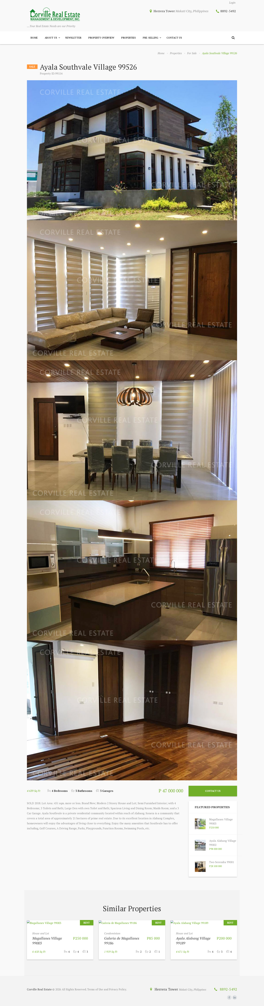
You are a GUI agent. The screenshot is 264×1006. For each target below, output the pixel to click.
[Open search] (233, 37)
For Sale (192, 53)
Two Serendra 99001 (221, 862)
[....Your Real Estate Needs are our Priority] (55, 15)
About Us (51, 37)
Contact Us (174, 37)
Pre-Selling (150, 37)
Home (34, 37)
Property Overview (101, 37)
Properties (128, 37)
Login (232, 2)
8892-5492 (228, 11)
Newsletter (73, 37)
